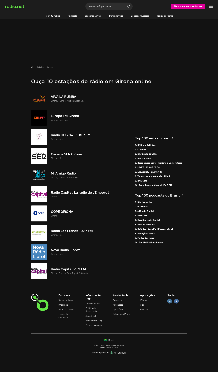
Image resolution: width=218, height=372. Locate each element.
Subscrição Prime (121, 314)
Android (144, 309)
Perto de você (116, 16)
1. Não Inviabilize (143, 202)
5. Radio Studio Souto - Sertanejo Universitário (158, 163)
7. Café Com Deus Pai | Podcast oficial (154, 229)
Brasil (111, 340)
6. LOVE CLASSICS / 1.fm (147, 167)
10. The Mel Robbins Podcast (149, 242)
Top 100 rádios (52, 16)
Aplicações (118, 305)
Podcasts (72, 16)
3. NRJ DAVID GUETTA (146, 154)
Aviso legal (91, 316)
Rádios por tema (165, 16)
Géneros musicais (140, 16)
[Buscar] (129, 6)
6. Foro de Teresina (144, 225)
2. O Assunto (141, 207)
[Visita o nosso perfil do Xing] (176, 301)
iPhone (143, 300)
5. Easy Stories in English (147, 220)
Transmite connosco (63, 316)
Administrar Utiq (94, 321)
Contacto (117, 300)
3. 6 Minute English (144, 211)
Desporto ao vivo (93, 16)
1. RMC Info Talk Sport (146, 145)
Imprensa (63, 305)
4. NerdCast (141, 216)
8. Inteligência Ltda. (145, 233)
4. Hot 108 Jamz (143, 158)
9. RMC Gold (141, 181)
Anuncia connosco (67, 309)
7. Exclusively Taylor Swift (148, 172)
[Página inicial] (32, 67)
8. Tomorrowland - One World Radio (153, 176)
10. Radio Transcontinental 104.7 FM (153, 185)
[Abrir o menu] (211, 6)
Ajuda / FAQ (118, 309)
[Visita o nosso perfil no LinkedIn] (169, 301)
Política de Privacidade (91, 310)
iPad (142, 305)
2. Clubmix (140, 149)
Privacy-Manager (94, 325)
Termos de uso (93, 304)
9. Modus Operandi (144, 238)
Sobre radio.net (66, 300)
